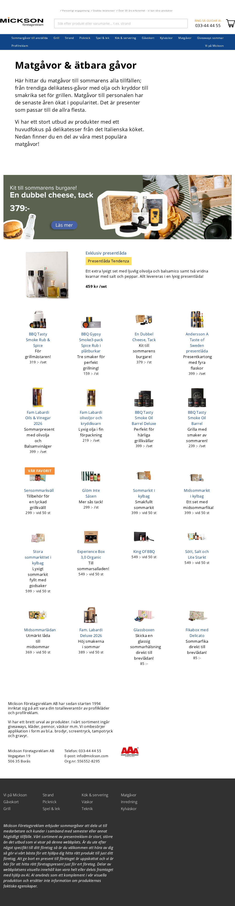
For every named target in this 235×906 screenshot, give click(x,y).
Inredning (129, 801)
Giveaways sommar (210, 38)
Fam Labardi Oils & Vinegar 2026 (38, 418)
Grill (56, 38)
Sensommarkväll (39, 490)
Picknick (84, 38)
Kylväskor (166, 38)
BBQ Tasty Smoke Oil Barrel (197, 418)
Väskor (87, 801)
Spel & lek (102, 38)
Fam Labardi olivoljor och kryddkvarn (91, 418)
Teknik (87, 808)
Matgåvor (184, 38)
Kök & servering (125, 38)
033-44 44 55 (208, 25)
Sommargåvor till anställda (29, 38)
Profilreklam (19, 46)
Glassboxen (144, 629)
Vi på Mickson (214, 46)
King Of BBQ (144, 551)
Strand (69, 38)
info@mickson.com (92, 756)
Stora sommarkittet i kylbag (38, 557)
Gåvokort (148, 38)
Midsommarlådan (40, 629)
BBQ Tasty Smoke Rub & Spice (38, 340)
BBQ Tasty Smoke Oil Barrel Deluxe (144, 418)
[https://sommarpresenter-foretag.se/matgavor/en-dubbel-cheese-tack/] (117, 237)
